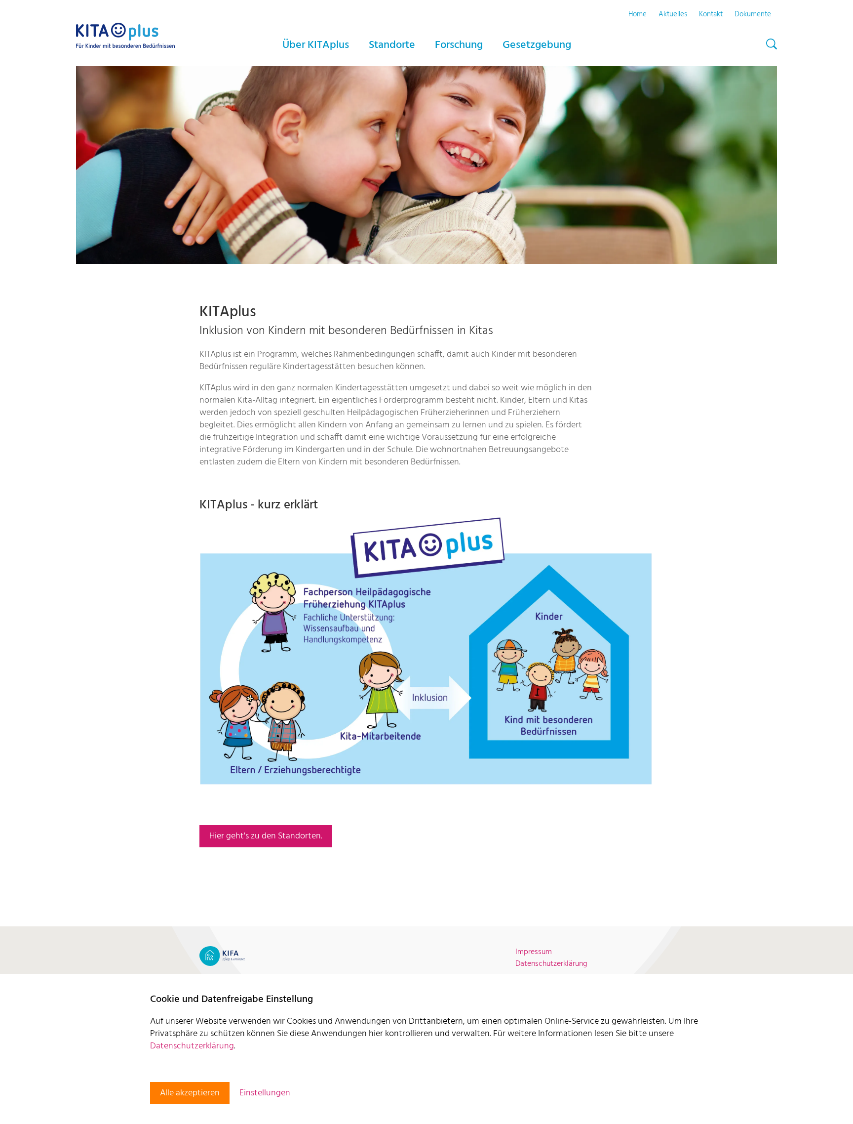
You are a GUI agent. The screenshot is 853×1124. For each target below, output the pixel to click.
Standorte (392, 45)
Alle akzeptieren (190, 1093)
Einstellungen (264, 1093)
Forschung (459, 45)
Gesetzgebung (537, 45)
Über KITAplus (315, 45)
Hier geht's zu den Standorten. (265, 836)
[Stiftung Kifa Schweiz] (222, 956)
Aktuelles (673, 14)
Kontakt (711, 14)
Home (637, 14)
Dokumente (753, 14)
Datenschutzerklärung (192, 1046)
